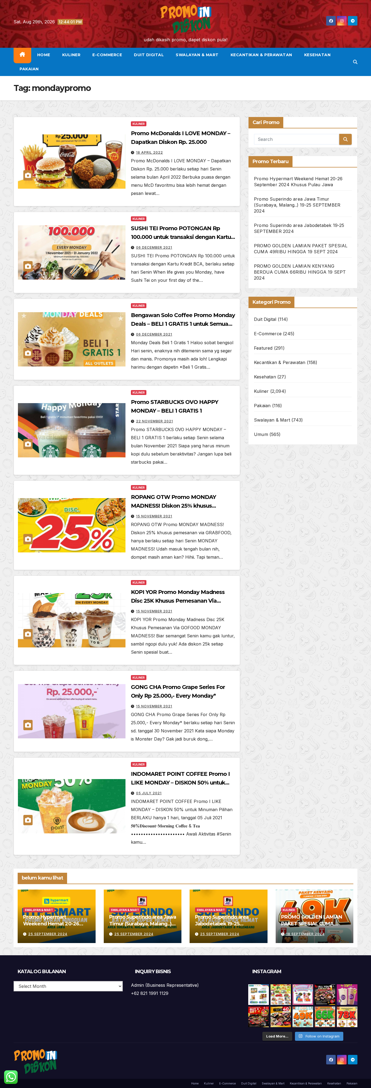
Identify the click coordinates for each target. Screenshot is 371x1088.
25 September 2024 (47, 934)
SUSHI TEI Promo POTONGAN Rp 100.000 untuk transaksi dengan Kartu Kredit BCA (181, 237)
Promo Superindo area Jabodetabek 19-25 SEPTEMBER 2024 (222, 924)
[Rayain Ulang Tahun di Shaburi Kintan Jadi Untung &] (258, 1017)
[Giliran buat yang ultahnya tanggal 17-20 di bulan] (281, 1017)
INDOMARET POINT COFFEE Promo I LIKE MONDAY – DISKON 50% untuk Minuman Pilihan (180, 783)
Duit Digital (149, 54)
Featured (263, 348)
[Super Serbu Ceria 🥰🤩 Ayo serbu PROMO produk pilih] (303, 994)
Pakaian (29, 69)
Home (43, 54)
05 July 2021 (149, 793)
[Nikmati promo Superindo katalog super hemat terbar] (281, 994)
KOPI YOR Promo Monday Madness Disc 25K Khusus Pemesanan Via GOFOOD (178, 601)
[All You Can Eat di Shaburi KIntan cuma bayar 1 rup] (325, 994)
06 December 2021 (154, 247)
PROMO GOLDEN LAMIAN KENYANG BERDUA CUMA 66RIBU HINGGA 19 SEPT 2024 (300, 272)
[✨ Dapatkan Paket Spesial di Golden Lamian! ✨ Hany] (325, 1017)
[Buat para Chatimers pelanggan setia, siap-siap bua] (347, 994)
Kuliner (71, 54)
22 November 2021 (154, 421)
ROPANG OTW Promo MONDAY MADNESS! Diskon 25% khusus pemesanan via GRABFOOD (173, 506)
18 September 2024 (305, 934)
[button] (355, 62)
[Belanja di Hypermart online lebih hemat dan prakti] (258, 994)
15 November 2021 (154, 516)
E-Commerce (107, 54)
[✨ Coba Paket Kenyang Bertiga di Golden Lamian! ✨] (347, 1017)
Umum (261, 434)
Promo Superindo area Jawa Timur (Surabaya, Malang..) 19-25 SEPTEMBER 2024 (297, 205)
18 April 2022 (149, 152)
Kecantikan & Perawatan (261, 54)
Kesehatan (317, 54)
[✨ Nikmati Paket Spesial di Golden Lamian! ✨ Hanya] (303, 1017)
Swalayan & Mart (197, 54)
